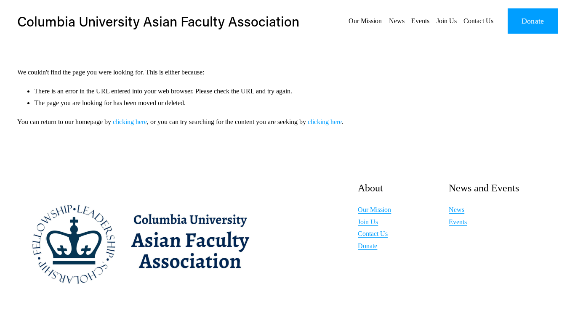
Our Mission (365, 20)
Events (420, 20)
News (397, 20)
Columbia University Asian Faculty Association (158, 21)
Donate (533, 21)
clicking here (130, 121)
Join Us (447, 20)
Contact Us (478, 20)
